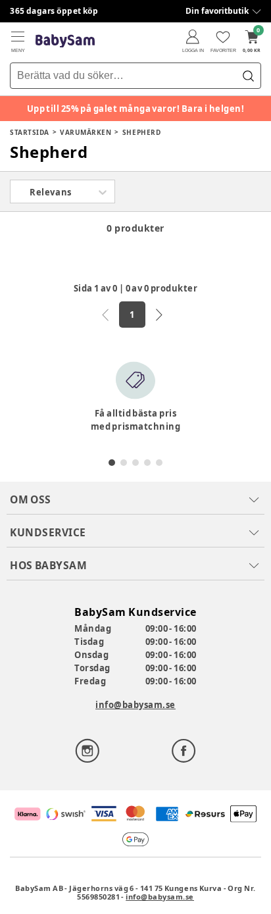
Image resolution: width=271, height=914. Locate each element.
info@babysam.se (135, 705)
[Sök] (247, 75)
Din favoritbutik (217, 10)
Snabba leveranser (49, 10)
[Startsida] (65, 41)
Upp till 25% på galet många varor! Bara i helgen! (136, 108)
